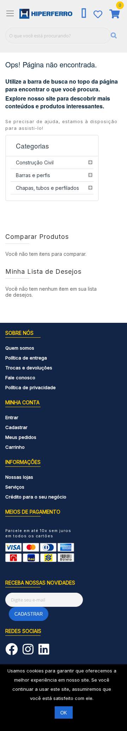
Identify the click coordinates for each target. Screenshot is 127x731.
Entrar (11, 417)
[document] (63, 697)
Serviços (14, 487)
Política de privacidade (30, 387)
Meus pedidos (20, 437)
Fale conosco (20, 377)
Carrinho (15, 447)
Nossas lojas (19, 477)
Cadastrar (16, 427)
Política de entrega (26, 358)
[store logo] (45, 14)
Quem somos (19, 348)
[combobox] (58, 35)
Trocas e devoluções (28, 367)
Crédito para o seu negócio (35, 497)
